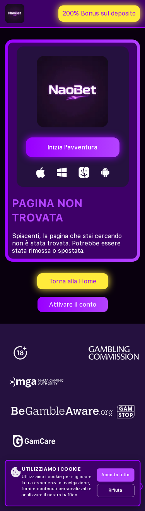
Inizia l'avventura (72, 147)
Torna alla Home (72, 281)
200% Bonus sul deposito (99, 13)
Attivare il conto (72, 304)
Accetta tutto (115, 474)
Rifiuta (115, 490)
